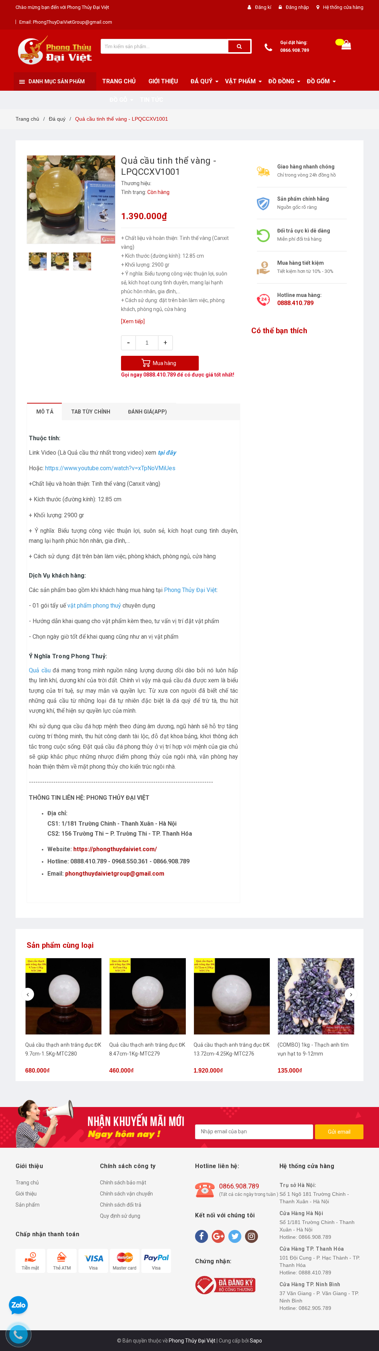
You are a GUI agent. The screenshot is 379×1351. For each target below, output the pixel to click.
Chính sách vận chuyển (126, 1194)
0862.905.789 (315, 1308)
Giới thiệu (26, 1194)
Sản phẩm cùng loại (60, 945)
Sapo (256, 1341)
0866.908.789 (294, 50)
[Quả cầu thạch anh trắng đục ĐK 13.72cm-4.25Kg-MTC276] (147, 996)
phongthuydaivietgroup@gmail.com (114, 873)
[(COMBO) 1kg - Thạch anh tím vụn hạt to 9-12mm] (231, 996)
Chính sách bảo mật (123, 1183)
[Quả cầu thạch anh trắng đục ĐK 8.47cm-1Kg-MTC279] (63, 996)
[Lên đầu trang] (362, 668)
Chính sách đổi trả (120, 1205)
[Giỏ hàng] (346, 46)
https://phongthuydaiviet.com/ (115, 849)
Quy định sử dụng (120, 1216)
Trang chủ (27, 1183)
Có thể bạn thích (279, 331)
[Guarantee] (225, 1284)
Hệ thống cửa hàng (343, 7)
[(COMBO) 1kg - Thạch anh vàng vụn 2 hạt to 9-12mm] (316, 996)
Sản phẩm (28, 1205)
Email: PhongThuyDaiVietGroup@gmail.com (65, 22)
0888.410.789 (159, 375)
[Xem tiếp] (133, 321)
